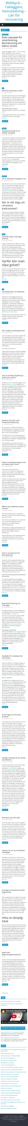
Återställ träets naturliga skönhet (12, 237)
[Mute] (23, 1022)
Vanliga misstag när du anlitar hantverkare (14, 759)
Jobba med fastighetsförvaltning (8, 1108)
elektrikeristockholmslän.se (10, 312)
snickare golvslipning (13, 768)
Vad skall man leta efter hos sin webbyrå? (11, 1001)
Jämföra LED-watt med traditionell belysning (10, 421)
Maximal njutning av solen (12, 90)
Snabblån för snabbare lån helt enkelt (12, 657)
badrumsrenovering (6, 190)
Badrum (4, 176)
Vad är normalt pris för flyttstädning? (11, 554)
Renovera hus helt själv (11, 817)
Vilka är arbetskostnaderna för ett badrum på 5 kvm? (14, 463)
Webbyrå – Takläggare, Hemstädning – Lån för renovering (14, 11)
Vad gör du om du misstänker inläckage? (13, 851)
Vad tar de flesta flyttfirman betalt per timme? (12, 376)
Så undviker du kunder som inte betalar (10, 1100)
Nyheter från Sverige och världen (13, 1028)
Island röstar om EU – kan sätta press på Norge (12, 1032)
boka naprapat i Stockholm (15, 61)
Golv (4, 234)
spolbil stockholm (7, 159)
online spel (15, 666)
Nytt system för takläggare (7, 1106)
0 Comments (10, 48)
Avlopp (4, 128)
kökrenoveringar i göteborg (14, 624)
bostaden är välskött (18, 587)
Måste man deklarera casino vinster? (13, 507)
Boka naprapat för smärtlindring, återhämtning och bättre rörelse (12, 42)
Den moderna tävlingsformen (13, 330)
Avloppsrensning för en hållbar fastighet (11, 132)
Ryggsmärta (5, 34)
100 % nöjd (4, 791)
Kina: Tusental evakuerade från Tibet (10, 1037)
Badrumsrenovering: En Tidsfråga (11, 604)
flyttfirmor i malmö (11, 384)
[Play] (3, 1022)
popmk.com (12, 105)
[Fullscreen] (25, 1022)
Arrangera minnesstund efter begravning (13, 891)
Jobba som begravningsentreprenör (11, 953)
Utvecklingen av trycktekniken (8, 1097)
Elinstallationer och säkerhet (13, 291)
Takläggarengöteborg (11, 828)
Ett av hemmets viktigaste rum (14, 179)
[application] (14, 1016)
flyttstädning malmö (14, 572)
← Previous (4, 993)
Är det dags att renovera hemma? (11, 716)
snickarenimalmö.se (17, 732)
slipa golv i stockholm (9, 254)
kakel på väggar (16, 631)
